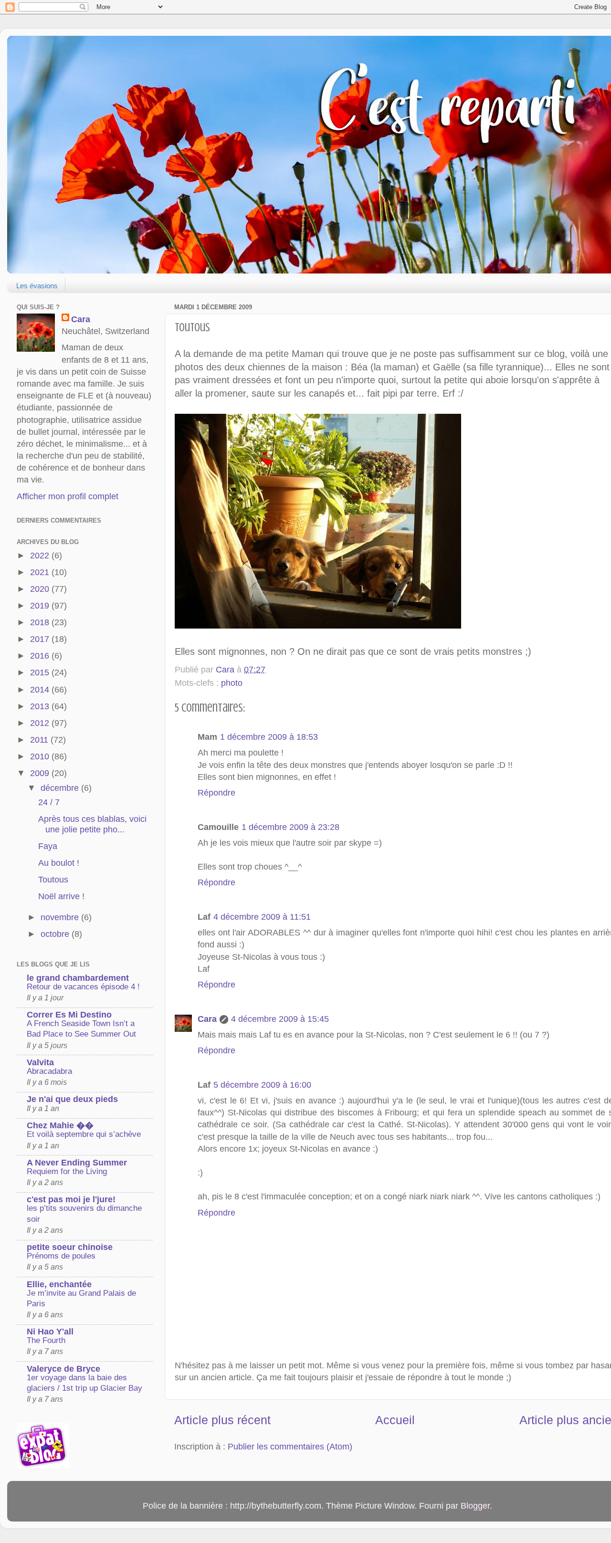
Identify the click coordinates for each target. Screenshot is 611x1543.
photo (231, 683)
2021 (41, 572)
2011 (40, 740)
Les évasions (37, 286)
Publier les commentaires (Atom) (290, 1446)
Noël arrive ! (61, 896)
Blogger (475, 1506)
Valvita (40, 1062)
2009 (41, 773)
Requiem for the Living (67, 1171)
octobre (56, 934)
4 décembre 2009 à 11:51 (262, 917)
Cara (207, 1019)
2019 (41, 605)
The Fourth (46, 1340)
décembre (61, 788)
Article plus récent (222, 1420)
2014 (41, 689)
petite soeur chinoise (70, 1247)
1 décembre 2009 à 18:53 (269, 737)
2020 (41, 589)
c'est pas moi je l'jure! (71, 1199)
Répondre (216, 793)
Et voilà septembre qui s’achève (84, 1134)
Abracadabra (49, 1071)
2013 (41, 706)
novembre (61, 917)
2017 (41, 639)
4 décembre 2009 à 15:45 (280, 1019)
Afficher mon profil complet (67, 496)
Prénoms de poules (61, 1255)
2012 (41, 723)
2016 (41, 656)
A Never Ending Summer (77, 1162)
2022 (41, 555)
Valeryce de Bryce (63, 1369)
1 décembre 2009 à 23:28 (290, 827)
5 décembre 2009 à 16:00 (262, 1085)
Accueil (395, 1420)
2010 (41, 756)
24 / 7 (49, 802)
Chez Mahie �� (60, 1125)
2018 (41, 622)
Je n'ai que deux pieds (72, 1099)
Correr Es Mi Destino (69, 1014)
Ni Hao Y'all (50, 1331)
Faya (47, 846)
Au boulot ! (58, 863)
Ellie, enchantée (59, 1284)
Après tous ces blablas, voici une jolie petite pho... (92, 824)
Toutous (53, 879)
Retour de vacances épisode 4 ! (83, 986)
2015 (41, 672)
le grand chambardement (78, 978)
